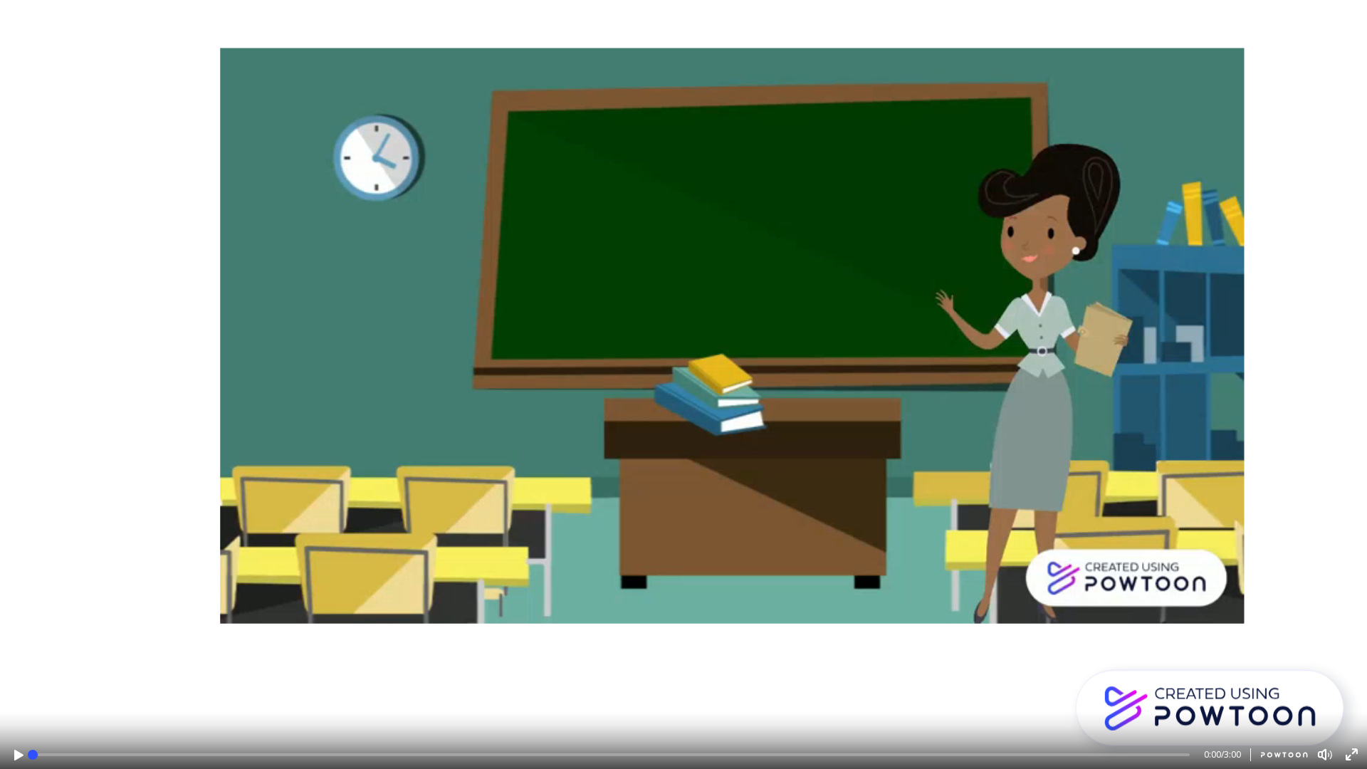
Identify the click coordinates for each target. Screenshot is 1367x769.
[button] (18, 755)
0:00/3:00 (1222, 754)
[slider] (33, 755)
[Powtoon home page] (1279, 754)
